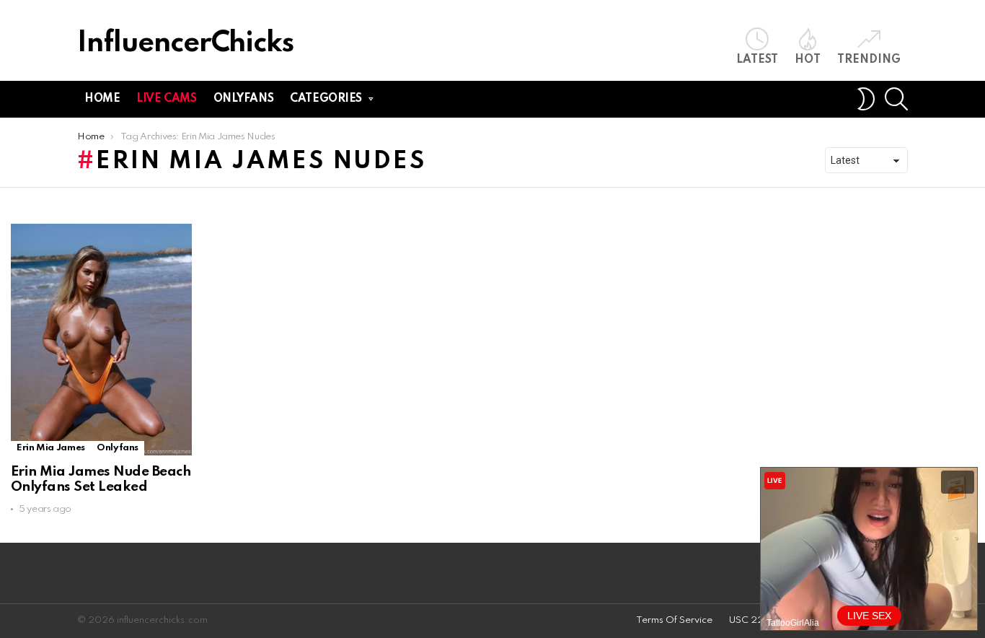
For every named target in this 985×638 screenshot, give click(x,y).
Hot (808, 60)
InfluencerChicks (185, 44)
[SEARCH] (896, 99)
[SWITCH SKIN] (866, 99)
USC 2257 (752, 620)
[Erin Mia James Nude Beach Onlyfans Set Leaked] (101, 339)
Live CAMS (166, 99)
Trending (869, 60)
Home (102, 99)
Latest (757, 60)
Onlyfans (243, 99)
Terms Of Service (674, 620)
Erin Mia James (51, 448)
